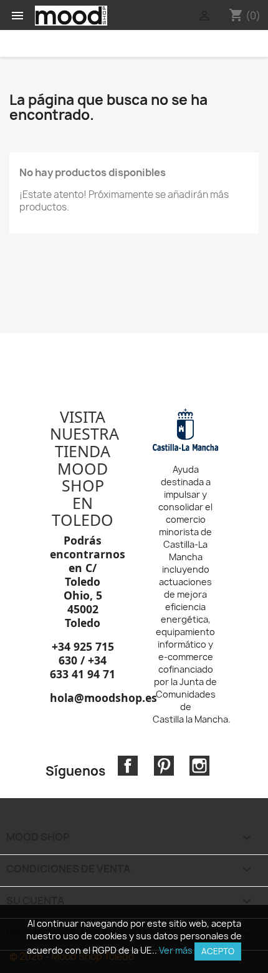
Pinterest (164, 766)
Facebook (128, 766)
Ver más (176, 950)
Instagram (199, 766)
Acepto (217, 951)
